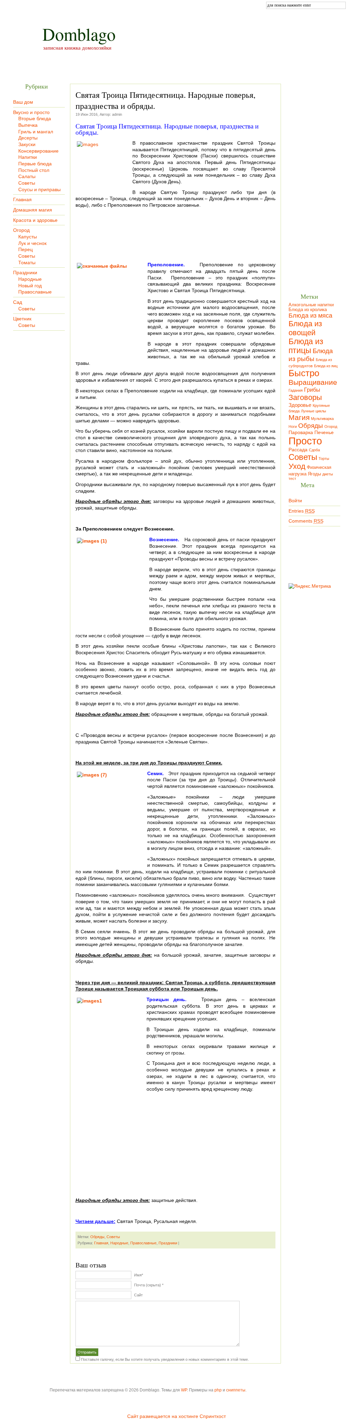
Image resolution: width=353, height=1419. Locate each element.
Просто (305, 440)
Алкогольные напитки (311, 304)
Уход (297, 466)
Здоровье (300, 405)
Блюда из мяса (310, 315)
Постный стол (33, 170)
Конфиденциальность (197, 5)
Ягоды (314, 474)
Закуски (27, 144)
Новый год (30, 285)
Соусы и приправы (39, 189)
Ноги (293, 426)
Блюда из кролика (308, 309)
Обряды (97, 1237)
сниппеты (235, 1390)
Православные (35, 292)
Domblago (78, 33)
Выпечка (28, 125)
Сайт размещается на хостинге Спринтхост (176, 1416)
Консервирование (38, 151)
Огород (21, 230)
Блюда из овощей (305, 328)
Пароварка (301, 432)
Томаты (27, 262)
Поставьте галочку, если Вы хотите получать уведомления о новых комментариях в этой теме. (165, 1359)
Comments (306, 521)
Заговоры (305, 397)
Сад (17, 302)
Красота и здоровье (35, 220)
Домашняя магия (32, 210)
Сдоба (314, 450)
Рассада (298, 449)
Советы (26, 183)
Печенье (324, 432)
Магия (299, 417)
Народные (30, 279)
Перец (25, 249)
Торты (324, 458)
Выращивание (313, 382)
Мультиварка (322, 419)
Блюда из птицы (306, 346)
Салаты (27, 176)
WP (184, 1390)
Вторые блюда (34, 118)
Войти (295, 500)
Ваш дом (23, 102)
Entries (302, 511)
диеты (327, 474)
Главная (23, 5)
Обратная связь (140, 5)
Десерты (28, 138)
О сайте (99, 5)
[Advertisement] (175, 240)
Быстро (304, 373)
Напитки (27, 157)
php (218, 1390)
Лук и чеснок (32, 243)
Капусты (27, 236)
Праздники (25, 272)
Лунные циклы (313, 411)
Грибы (312, 390)
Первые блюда (35, 163)
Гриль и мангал (35, 131)
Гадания (296, 390)
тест (292, 478)
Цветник (22, 318)
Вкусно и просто (31, 112)
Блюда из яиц (325, 366)
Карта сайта (61, 5)
